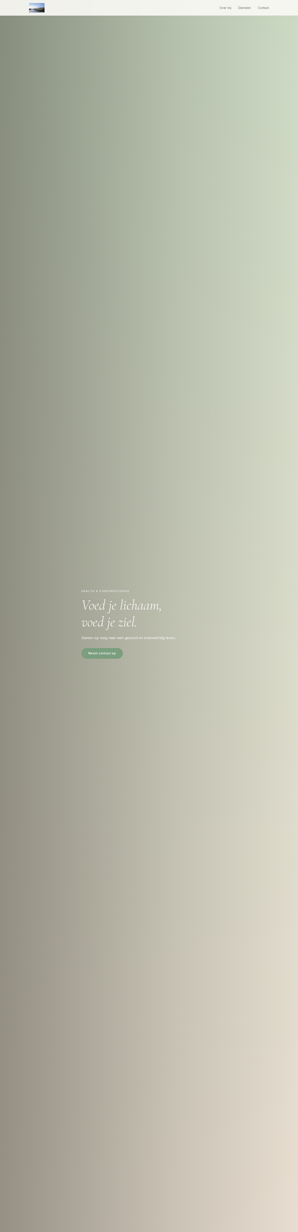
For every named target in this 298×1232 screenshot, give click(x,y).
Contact (263, 8)
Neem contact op (102, 653)
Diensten (244, 8)
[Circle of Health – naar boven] (37, 8)
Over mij (225, 8)
